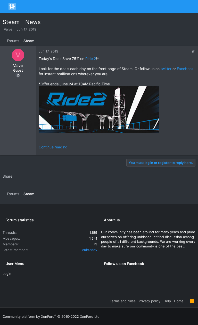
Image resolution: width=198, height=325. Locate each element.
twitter (166, 68)
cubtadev (89, 250)
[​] (117, 110)
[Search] (193, 6)
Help (167, 301)
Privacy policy (149, 301)
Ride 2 (90, 58)
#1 (193, 52)
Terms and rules (123, 301)
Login (7, 273)
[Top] (186, 301)
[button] (5, 6)
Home (179, 301)
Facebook (185, 68)
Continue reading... (55, 147)
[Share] (188, 51)
